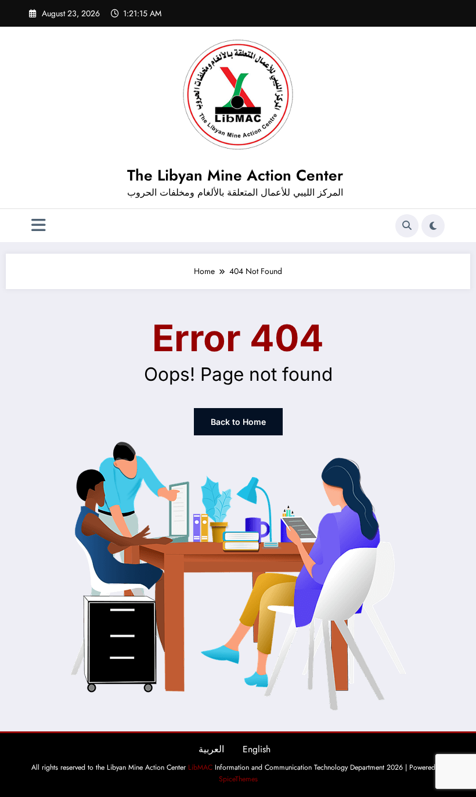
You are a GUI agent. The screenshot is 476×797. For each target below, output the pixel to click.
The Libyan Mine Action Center (235, 175)
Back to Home (238, 422)
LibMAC (200, 767)
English (257, 749)
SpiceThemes (238, 779)
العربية (211, 749)
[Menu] (38, 225)
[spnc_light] (433, 225)
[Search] (407, 226)
